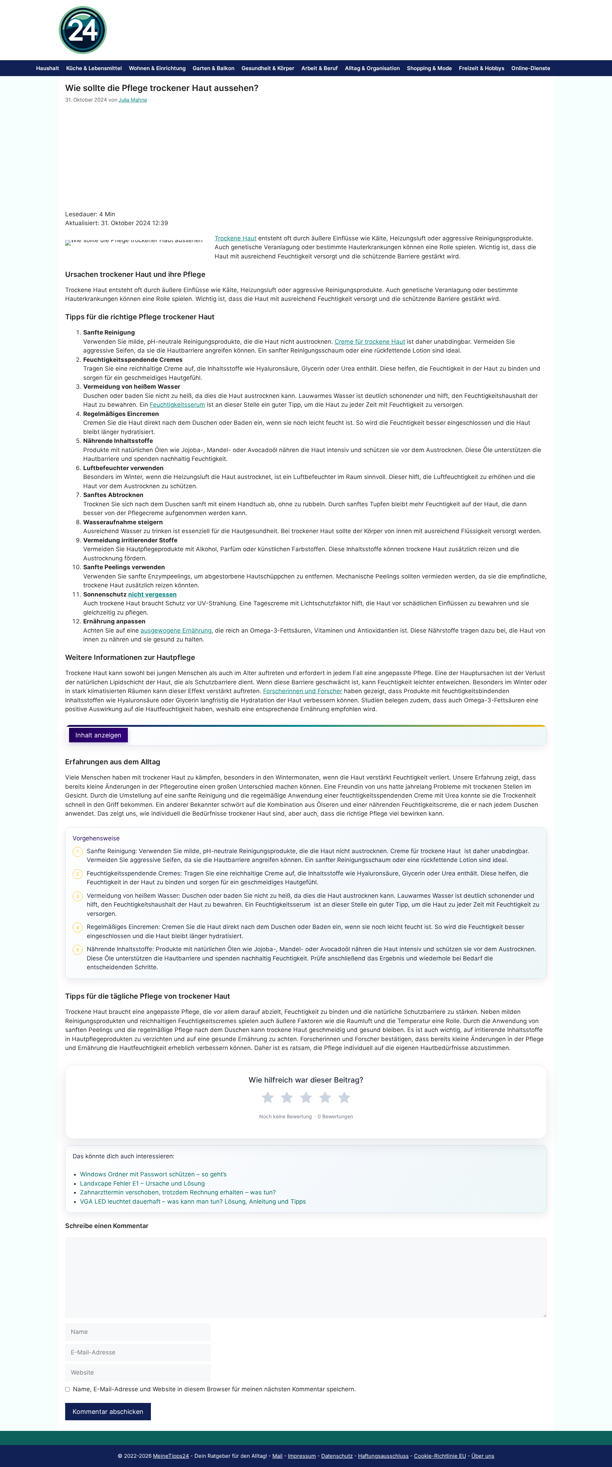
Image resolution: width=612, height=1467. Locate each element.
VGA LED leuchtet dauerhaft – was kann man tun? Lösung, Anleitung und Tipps (193, 1201)
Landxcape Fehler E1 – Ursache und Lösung (142, 1183)
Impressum (302, 1455)
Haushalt (47, 68)
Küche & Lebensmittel (94, 68)
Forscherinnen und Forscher (302, 691)
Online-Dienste (530, 68)
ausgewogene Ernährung (176, 630)
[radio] (268, 1098)
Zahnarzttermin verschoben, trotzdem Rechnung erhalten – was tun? (178, 1192)
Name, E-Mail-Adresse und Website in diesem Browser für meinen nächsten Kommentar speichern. (214, 1389)
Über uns (482, 1455)
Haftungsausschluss (383, 1455)
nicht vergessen (152, 594)
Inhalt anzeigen (98, 735)
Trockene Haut (235, 238)
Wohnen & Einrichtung (157, 68)
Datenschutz (337, 1455)
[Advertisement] (306, 156)
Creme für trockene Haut (370, 341)
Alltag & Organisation (372, 68)
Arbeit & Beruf (319, 68)
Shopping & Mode (429, 68)
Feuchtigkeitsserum (177, 404)
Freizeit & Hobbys (481, 68)
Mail (277, 1455)
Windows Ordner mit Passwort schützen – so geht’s (153, 1174)
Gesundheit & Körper (268, 68)
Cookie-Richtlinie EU (440, 1455)
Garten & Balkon (213, 68)
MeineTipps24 (171, 1455)
